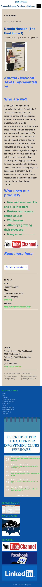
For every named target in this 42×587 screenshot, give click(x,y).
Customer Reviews (8, 402)
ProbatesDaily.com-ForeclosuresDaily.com (18, 6)
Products (5, 414)
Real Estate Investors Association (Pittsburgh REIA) (29, 376)
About (4, 394)
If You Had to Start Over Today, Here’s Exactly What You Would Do (24, 489)
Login (4, 406)
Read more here (18, 253)
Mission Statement (8, 410)
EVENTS (8, 300)
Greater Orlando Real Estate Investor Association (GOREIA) (25, 459)
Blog (3, 396)
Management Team (8, 408)
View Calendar (22, 495)
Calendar (5, 398)
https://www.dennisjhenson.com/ (17, 306)
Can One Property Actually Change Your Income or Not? (25, 474)
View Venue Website (12, 366)
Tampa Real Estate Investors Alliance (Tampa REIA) (12, 376)
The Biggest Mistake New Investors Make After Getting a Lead (24, 467)
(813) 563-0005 (21, 2)
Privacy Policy (6, 412)
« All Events (10, 15)
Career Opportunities (8, 400)
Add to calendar (16, 267)
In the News (6, 404)
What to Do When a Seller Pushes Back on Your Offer (24, 482)
